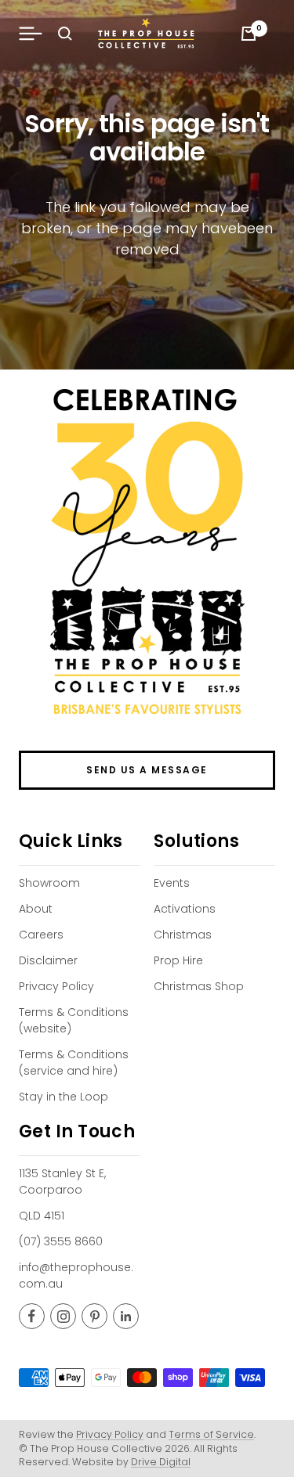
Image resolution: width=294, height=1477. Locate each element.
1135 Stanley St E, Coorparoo (62, 1181)
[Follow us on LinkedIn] (126, 1316)
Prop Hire (178, 960)
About (36, 909)
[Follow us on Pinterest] (94, 1316)
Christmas (183, 934)
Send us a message (147, 769)
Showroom (49, 883)
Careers (41, 934)
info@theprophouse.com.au (76, 1275)
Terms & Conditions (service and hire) (74, 1063)
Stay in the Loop (63, 1096)
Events (172, 883)
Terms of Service (211, 1434)
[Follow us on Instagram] (63, 1316)
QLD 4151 (41, 1215)
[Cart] (248, 34)
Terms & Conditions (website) (74, 1020)
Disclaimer (48, 960)
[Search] (65, 34)
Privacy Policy (56, 986)
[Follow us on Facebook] (32, 1316)
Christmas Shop (199, 986)
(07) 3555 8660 (61, 1241)
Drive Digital (161, 1461)
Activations (185, 909)
